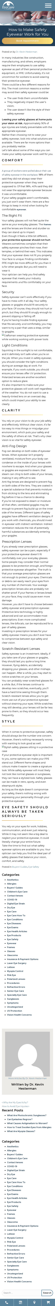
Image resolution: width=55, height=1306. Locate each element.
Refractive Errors (16, 987)
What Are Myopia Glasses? (21, 1131)
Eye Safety (33, 867)
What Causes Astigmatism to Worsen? (27, 1123)
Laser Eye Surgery (16, 963)
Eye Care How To (16, 915)
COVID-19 (12, 899)
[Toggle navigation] (48, 5)
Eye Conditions (15, 919)
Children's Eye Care (17, 892)
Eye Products (14, 935)
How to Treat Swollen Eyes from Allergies (29, 1127)
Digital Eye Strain (16, 903)
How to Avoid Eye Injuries (15, 1106)
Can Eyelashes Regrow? (19, 1119)
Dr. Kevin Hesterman (26, 52)
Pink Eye (11, 975)
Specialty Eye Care (17, 995)
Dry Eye (11, 907)
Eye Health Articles (17, 931)
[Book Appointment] (21, 1302)
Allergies (11, 884)
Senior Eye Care (15, 991)
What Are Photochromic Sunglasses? (26, 1115)
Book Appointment (27, 41)
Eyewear (11, 943)
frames (47, 224)
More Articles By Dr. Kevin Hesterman (27, 1078)
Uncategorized (15, 1007)
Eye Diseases (14, 923)
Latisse (11, 967)
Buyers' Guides (19, 867)
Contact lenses (15, 895)
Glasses (11, 951)
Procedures (13, 983)
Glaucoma (12, 955)
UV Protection (14, 1011)
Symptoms (13, 1003)
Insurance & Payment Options (22, 959)
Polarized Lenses (16, 979)
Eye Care (11, 911)
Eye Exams (12, 927)
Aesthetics (13, 880)
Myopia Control (15, 971)
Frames (11, 947)
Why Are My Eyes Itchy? (15, 1102)
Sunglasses (13, 999)
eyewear (21, 209)
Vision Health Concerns (19, 1015)
